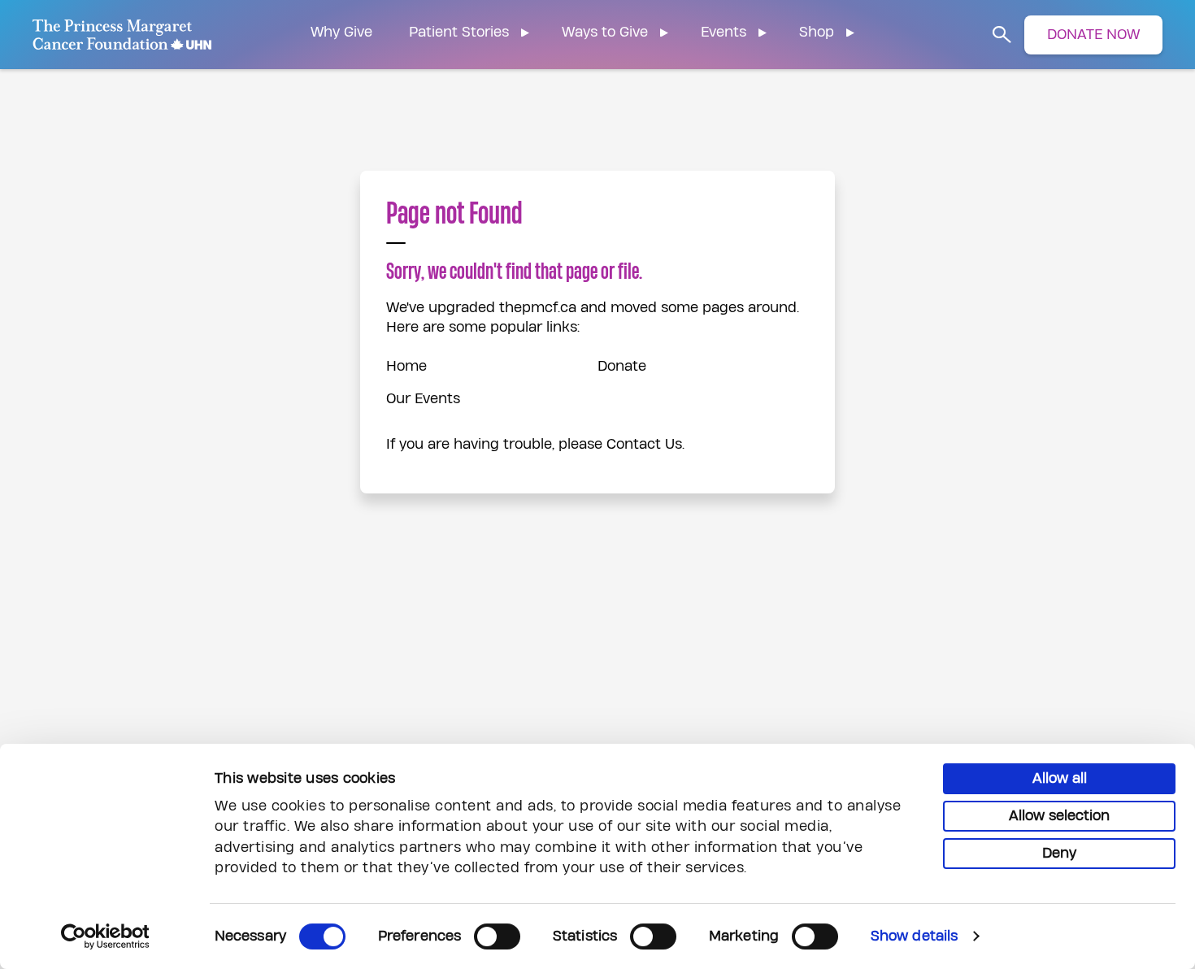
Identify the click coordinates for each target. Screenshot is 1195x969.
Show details (914, 936)
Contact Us (644, 444)
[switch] (497, 936)
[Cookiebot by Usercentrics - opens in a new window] (105, 936)
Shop (816, 32)
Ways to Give (605, 32)
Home (406, 366)
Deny (1059, 853)
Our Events (423, 399)
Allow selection (1059, 816)
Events (723, 32)
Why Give (341, 32)
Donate (622, 366)
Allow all (1059, 778)
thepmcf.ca (537, 308)
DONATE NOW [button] (1093, 34)
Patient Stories (459, 32)
